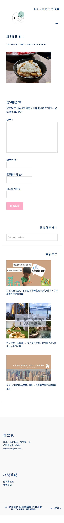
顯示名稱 (12, 159)
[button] (46, 23)
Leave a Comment (36, 44)
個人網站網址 (13, 189)
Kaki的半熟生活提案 (18, 17)
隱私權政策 (8, 481)
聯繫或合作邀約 (12, 445)
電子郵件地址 (14, 174)
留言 (9, 120)
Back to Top (57, 508)
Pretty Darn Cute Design (23, 509)
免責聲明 (7, 484)
